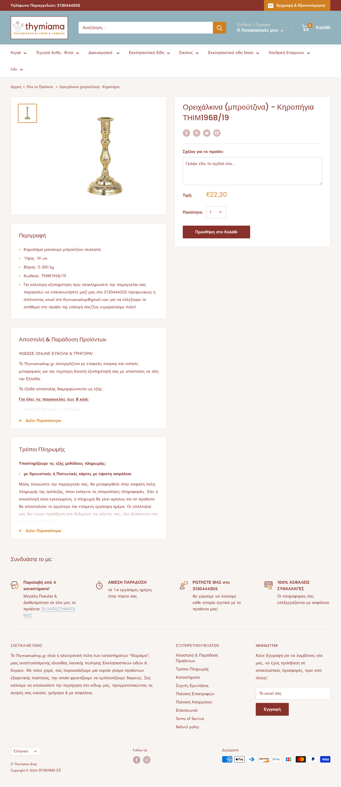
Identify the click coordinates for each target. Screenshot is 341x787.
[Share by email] (217, 133)
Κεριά (16, 53)
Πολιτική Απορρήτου (194, 702)
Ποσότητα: (193, 212)
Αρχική (16, 86)
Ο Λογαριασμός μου (258, 30)
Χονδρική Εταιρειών (286, 53)
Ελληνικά (21, 751)
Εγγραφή (272, 709)
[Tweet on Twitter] (206, 133)
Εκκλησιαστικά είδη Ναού (230, 53)
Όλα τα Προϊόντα (40, 86)
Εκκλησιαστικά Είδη (146, 53)
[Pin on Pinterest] (196, 133)
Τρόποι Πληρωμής (192, 669)
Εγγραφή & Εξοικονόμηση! (301, 5)
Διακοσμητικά (101, 53)
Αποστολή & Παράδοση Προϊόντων (197, 658)
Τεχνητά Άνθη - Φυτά (54, 53)
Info (14, 69)
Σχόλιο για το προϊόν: (203, 151)
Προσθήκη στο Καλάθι (216, 232)
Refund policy (187, 727)
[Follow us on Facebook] (136, 760)
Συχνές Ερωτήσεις (192, 686)
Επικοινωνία (187, 710)
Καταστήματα (188, 677)
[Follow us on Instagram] (147, 760)
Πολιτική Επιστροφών (195, 694)
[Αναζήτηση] (219, 28)
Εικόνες (186, 53)
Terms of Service (190, 719)
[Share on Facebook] (186, 133)
